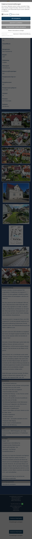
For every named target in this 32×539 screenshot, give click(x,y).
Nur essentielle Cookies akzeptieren (16, 27)
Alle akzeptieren (16, 18)
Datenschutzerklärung (25, 33)
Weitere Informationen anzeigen (16, 30)
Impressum (16, 33)
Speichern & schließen (16, 22)
